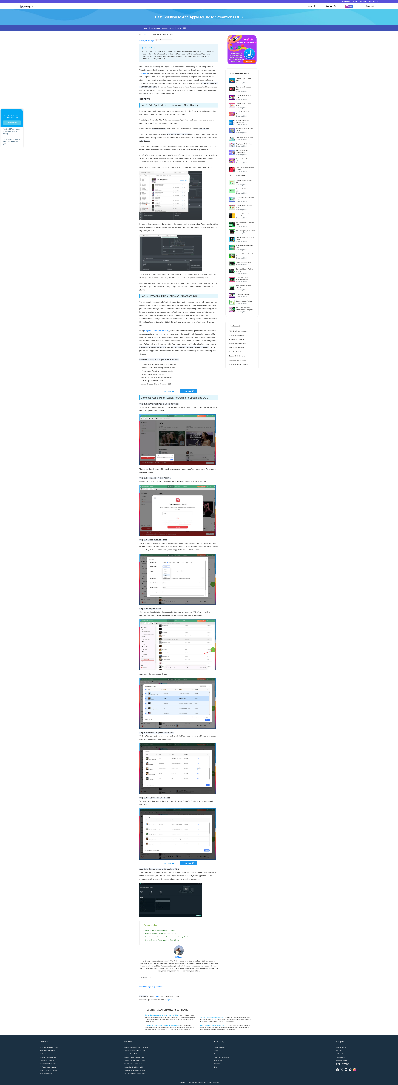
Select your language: (146, 41)
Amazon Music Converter (237, 343)
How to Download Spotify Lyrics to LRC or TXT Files (162, 1025)
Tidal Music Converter (236, 347)
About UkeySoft (219, 1047)
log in (158, 996)
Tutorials (339, 1050)
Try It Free (167, 391)
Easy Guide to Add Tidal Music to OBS (160, 930)
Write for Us (340, 1054)
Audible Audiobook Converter (239, 364)
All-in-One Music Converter (238, 331)
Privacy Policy (218, 1060)
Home (145, 28)
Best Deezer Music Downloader (134, 1074)
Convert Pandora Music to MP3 (134, 1067)
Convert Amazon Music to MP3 (134, 1057)
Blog (215, 1067)
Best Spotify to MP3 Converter (134, 1054)
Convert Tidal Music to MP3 (133, 1064)
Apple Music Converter (236, 339)
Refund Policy (340, 1057)
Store (216, 1050)
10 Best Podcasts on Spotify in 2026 (212, 1017)
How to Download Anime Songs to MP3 (213, 1025)
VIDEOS (355, 1)
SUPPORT (363, 1)
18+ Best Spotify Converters (245, 231)
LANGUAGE (373, 1)
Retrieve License (341, 1060)
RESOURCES (346, 1)
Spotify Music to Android (244, 301)
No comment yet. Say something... (152, 987)
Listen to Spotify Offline (244, 262)
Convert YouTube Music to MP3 (134, 1060)
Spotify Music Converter (237, 335)
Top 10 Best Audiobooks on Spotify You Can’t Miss (161, 1015)
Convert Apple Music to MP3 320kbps (136, 1047)
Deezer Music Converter (237, 356)
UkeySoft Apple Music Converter (156, 331)
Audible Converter (46, 1074)
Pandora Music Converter (237, 360)
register (169, 1000)
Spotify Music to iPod (243, 294)
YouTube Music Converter (237, 352)
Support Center (341, 1047)
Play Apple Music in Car (244, 144)
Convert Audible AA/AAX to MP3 (134, 1070)
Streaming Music (154, 28)
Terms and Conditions (221, 1057)
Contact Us (218, 1054)
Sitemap (217, 1064)
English (159, 40)
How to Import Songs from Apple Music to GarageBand (166, 937)
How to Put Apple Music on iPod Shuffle (160, 933)
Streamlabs (143, 73)
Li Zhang (145, 35)
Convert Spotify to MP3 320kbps (134, 1050)
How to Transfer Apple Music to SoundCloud (162, 940)
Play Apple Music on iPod (244, 137)
